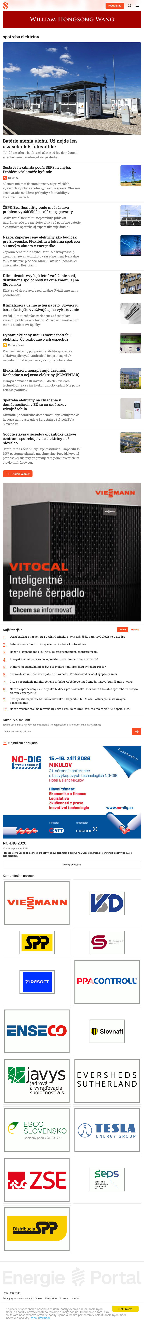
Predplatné (114, 5)
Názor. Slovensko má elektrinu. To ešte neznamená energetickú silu (54, 651)
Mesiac (135, 629)
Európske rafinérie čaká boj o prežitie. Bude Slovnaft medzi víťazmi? (54, 659)
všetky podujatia (72, 864)
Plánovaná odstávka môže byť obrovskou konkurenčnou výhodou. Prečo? (58, 666)
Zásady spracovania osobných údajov (22, 1298)
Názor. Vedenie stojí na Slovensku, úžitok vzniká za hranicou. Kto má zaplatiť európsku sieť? (70, 709)
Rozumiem (125, 1309)
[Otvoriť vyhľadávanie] (129, 5)
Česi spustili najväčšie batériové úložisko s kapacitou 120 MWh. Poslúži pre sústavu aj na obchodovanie (68, 700)
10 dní (122, 629)
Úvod (7, 5)
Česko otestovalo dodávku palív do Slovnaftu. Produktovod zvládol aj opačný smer (63, 674)
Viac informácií (41, 1317)
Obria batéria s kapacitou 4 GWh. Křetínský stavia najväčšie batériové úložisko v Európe (67, 636)
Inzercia (64, 1298)
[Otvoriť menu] (137, 5)
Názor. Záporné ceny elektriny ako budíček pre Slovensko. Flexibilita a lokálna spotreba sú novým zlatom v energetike (74, 690)
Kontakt (76, 1298)
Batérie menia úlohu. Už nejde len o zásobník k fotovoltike (48, 644)
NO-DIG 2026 (14, 843)
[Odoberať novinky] (136, 731)
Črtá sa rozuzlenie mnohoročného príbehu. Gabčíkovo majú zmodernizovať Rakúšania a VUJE (71, 681)
